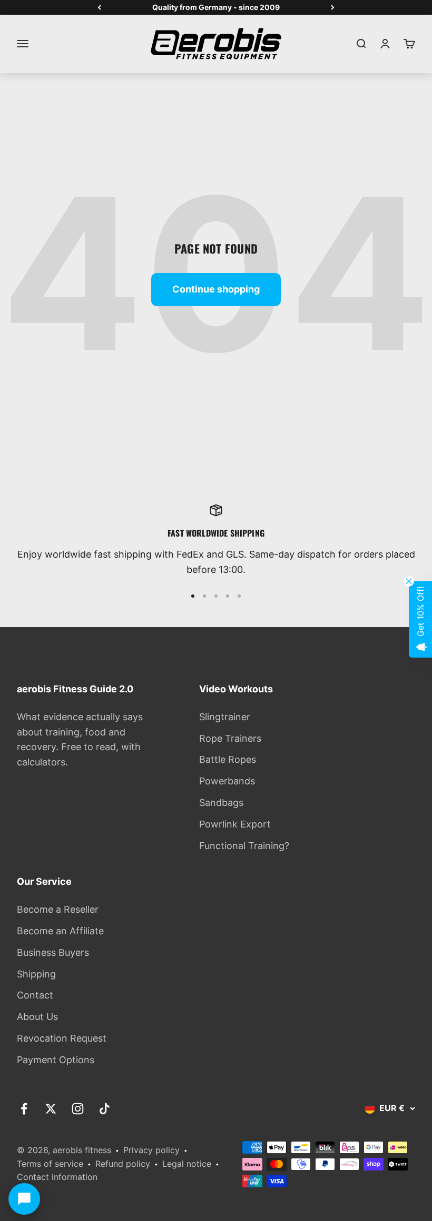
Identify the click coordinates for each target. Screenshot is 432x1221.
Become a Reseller (58, 909)
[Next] (333, 7)
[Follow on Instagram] (78, 1109)
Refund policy (122, 1163)
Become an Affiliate (60, 930)
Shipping (36, 974)
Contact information (57, 1177)
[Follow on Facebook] (24, 1109)
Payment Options (55, 1059)
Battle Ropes (227, 759)
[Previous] (99, 7)
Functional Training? (244, 845)
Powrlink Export (235, 824)
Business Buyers (53, 952)
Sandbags (221, 802)
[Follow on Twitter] (51, 1109)
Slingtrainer (224, 716)
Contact (35, 995)
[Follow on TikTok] (104, 1109)
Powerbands (227, 780)
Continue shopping (216, 289)
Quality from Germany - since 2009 (216, 7)
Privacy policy (151, 1150)
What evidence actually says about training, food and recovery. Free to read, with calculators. (80, 739)
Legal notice (186, 1163)
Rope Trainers (230, 738)
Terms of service (50, 1163)
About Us (37, 1016)
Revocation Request (61, 1038)
